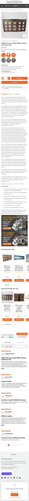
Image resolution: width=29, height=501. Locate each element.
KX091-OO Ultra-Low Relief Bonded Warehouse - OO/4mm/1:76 (19, 308)
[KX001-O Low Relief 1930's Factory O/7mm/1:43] (7, 258)
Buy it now (14, 82)
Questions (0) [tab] (21, 342)
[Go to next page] (23, 445)
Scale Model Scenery (5, 40)
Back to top (14, 454)
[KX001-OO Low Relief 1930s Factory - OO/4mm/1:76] (7, 297)
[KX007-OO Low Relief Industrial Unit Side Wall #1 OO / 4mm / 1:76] (19, 258)
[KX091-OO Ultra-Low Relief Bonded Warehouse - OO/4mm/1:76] (19, 297)
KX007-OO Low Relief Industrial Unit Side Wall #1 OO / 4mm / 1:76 (19, 268)
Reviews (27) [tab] (8, 342)
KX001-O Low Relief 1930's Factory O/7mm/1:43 (7, 268)
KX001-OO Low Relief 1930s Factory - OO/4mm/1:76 (7, 308)
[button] (26, 5)
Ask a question (22, 336)
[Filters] (2, 346)
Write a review (22, 334)
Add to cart (19, 78)
